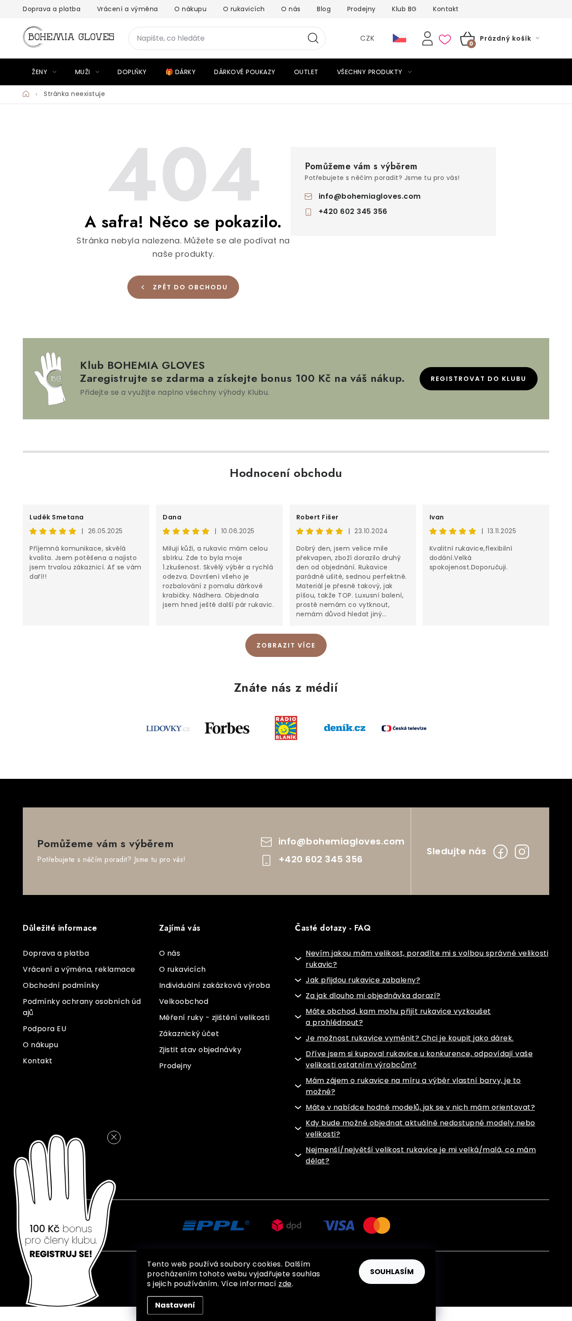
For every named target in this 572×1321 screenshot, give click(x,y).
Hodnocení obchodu (286, 472)
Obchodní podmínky (61, 985)
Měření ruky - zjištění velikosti (214, 1017)
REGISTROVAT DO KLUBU (478, 378)
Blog (324, 8)
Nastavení (175, 1305)
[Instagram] (522, 851)
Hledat (313, 38)
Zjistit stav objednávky (200, 1050)
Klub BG (404, 8)
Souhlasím (392, 1272)
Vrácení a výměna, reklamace (79, 969)
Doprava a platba (51, 8)
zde (285, 1284)
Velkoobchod (184, 1001)
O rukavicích (244, 8)
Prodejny (361, 8)
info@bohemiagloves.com (370, 196)
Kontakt (446, 8)
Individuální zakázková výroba (214, 985)
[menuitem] (44, 72)
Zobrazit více (286, 645)
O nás (291, 8)
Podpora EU (44, 1029)
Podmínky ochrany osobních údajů (82, 1007)
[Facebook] (500, 851)
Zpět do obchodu (190, 287)
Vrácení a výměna (127, 8)
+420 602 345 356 (353, 211)
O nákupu (190, 8)
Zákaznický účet (189, 1033)
